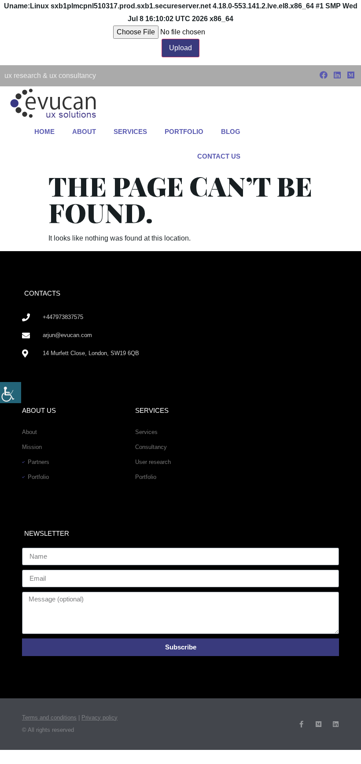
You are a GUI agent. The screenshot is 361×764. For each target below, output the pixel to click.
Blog (230, 131)
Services (130, 131)
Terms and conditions (49, 717)
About (84, 131)
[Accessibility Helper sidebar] (10, 392)
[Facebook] (323, 75)
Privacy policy (99, 717)
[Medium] (351, 75)
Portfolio (184, 131)
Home (44, 131)
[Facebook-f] (301, 724)
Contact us (218, 156)
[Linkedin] (337, 75)
